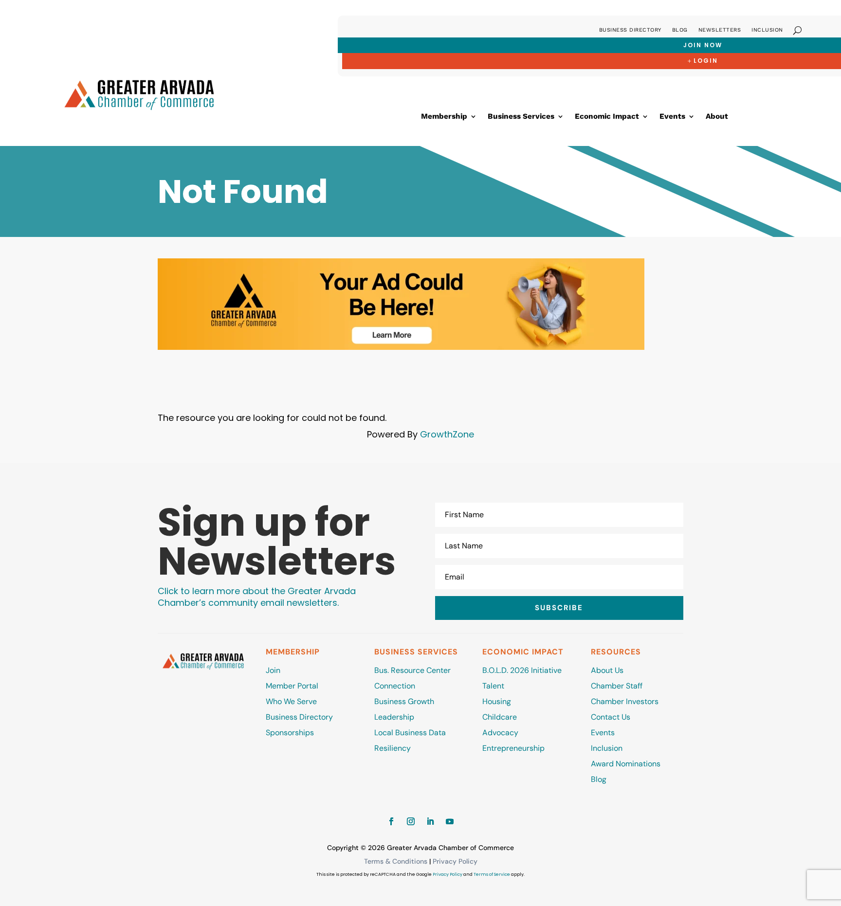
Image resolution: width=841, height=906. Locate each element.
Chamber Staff (616, 686)
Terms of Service (492, 874)
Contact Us (610, 717)
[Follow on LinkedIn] (430, 821)
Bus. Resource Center (412, 670)
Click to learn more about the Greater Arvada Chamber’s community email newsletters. (257, 597)
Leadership (394, 717)
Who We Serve (291, 701)
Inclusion (767, 30)
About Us (607, 670)
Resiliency (392, 748)
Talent (493, 686)
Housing (496, 701)
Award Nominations (625, 764)
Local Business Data (410, 732)
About (717, 117)
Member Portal (292, 686)
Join (273, 670)
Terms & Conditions (395, 861)
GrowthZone (447, 434)
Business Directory (630, 30)
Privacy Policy (455, 861)
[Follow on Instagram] (411, 821)
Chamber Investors (624, 701)
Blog (680, 30)
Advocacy (500, 732)
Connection (394, 686)
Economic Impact (607, 117)
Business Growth (404, 701)
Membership (444, 117)
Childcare (499, 717)
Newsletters (719, 30)
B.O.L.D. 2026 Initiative (522, 670)
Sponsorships (290, 732)
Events (672, 117)
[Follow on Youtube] (449, 821)
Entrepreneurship (514, 748)
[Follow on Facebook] (391, 821)
